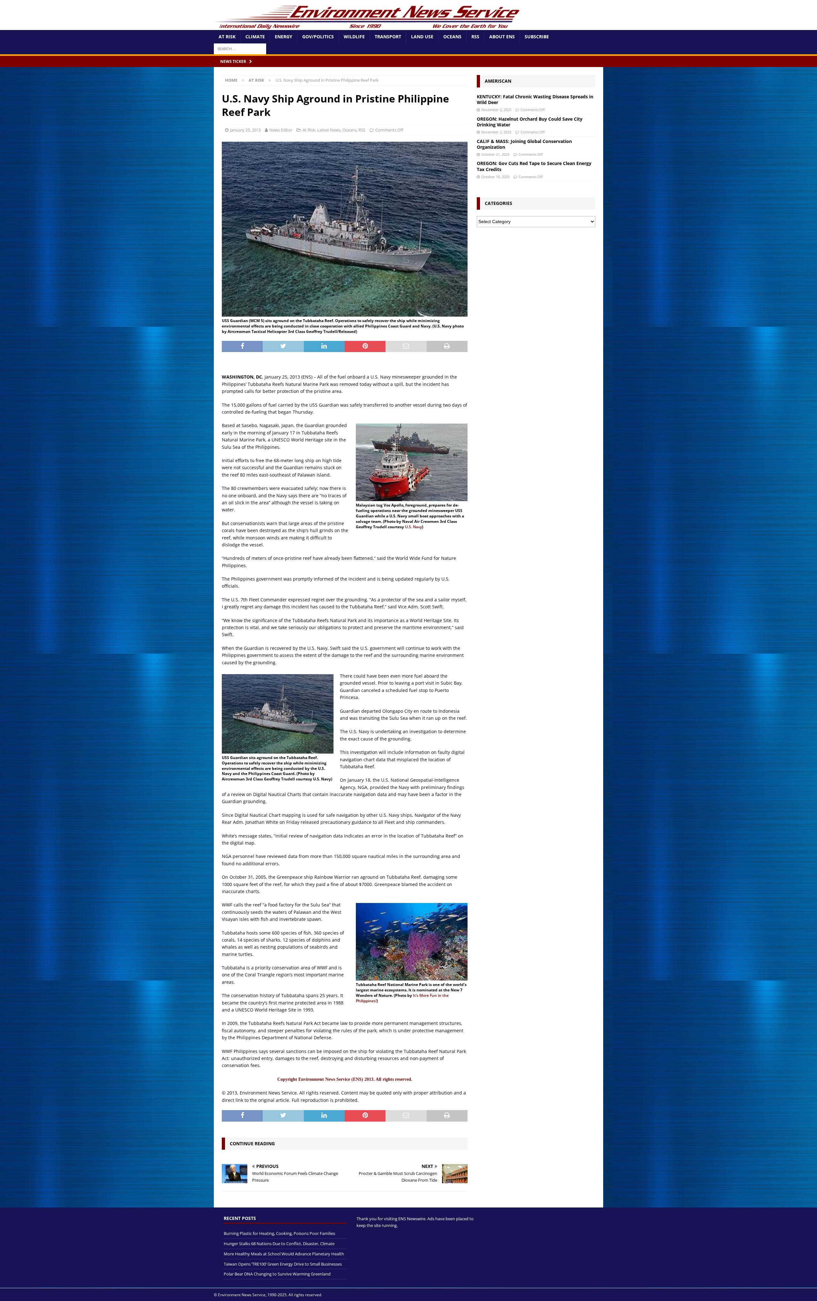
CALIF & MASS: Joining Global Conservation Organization (524, 144)
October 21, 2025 (495, 154)
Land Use (422, 37)
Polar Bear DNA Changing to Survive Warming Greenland (277, 1274)
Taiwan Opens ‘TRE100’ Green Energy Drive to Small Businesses (283, 1264)
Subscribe (537, 37)
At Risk (227, 37)
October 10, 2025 (495, 176)
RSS (475, 37)
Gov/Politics (318, 37)
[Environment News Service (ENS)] (368, 26)
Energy (283, 37)
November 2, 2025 (496, 109)
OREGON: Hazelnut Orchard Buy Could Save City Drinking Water (529, 122)
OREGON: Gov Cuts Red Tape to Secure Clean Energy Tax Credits (534, 166)
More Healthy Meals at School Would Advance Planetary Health (284, 1254)
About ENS (502, 37)
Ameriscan (498, 81)
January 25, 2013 (245, 130)
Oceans (452, 37)
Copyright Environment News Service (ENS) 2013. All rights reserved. (344, 1079)
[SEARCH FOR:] (240, 48)
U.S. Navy (413, 527)
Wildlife (354, 37)
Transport (388, 37)
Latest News (329, 130)
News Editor (280, 130)
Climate (255, 37)
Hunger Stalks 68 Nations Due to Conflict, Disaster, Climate (279, 1243)
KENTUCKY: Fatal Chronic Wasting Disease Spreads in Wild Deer (535, 99)
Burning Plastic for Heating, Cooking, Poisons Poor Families (279, 1234)
